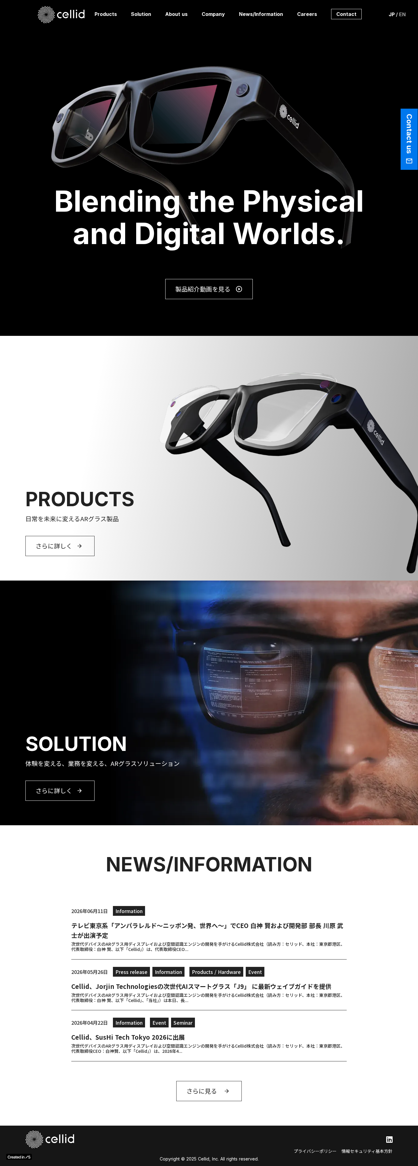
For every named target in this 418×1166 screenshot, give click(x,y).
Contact (346, 14)
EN (402, 14)
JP (392, 14)
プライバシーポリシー (315, 1151)
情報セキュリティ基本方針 (367, 1151)
